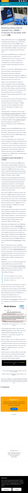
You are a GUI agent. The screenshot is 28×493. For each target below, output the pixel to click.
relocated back (17, 240)
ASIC (17, 202)
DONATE (5, 1)
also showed (14, 299)
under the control (20, 119)
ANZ (10, 206)
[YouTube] (23, 1)
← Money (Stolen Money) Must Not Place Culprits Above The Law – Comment (14, 371)
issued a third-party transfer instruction (10, 113)
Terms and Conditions (14, 455)
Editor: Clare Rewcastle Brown (14, 454)
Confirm (17, 489)
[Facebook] (19, 1)
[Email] (26, 1)
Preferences (6, 489)
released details (22, 39)
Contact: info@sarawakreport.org (14, 452)
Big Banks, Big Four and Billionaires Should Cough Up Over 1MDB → (14, 374)
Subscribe (23, 362)
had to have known (18, 249)
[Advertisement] (14, 431)
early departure (19, 226)
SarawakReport (5, 4)
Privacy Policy (14, 457)
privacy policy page (14, 483)
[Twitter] (21, 1)
